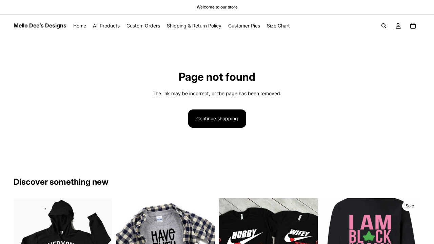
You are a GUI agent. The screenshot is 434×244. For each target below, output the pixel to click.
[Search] (383, 25)
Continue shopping (217, 118)
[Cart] (413, 25)
